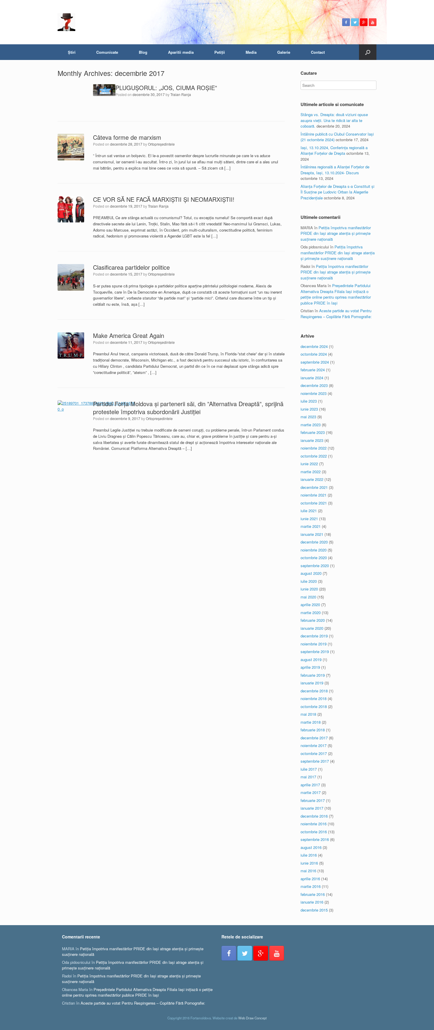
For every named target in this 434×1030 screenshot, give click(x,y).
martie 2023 (311, 424)
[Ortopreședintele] (66, 22)
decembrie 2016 (314, 816)
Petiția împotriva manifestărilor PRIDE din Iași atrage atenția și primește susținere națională (336, 233)
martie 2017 (311, 792)
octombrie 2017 (314, 753)
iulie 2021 (309, 510)
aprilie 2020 (310, 604)
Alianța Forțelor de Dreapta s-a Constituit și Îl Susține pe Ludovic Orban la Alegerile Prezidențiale (337, 192)
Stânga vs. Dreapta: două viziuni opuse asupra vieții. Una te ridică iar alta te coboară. (334, 120)
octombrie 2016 (314, 831)
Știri (72, 52)
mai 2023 (308, 416)
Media (251, 52)
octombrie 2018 (314, 706)
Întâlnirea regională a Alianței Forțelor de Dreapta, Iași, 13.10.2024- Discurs (335, 169)
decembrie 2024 (314, 346)
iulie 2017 (309, 769)
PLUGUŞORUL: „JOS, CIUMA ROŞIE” (166, 87)
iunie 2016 (309, 863)
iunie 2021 (309, 518)
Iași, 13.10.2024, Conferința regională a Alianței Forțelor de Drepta (334, 150)
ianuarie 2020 (312, 628)
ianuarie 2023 (312, 440)
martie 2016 (311, 886)
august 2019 (311, 659)
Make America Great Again (128, 335)
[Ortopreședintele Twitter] (355, 22)
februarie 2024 (313, 369)
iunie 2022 (309, 463)
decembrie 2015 (314, 910)
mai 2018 (308, 714)
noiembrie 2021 (314, 495)
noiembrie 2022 (314, 448)
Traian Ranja (180, 94)
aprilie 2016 (310, 878)
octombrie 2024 (314, 354)
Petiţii (219, 52)
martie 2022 (311, 471)
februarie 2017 (313, 800)
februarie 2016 (313, 894)
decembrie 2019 (314, 636)
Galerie (283, 52)
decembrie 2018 (314, 691)
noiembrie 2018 (314, 698)
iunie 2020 (309, 589)
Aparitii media (181, 52)
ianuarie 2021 (312, 534)
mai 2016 (308, 870)
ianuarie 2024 (312, 377)
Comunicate (107, 52)
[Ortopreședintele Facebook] (346, 22)
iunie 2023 (309, 409)
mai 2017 (308, 777)
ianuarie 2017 (312, 808)
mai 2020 (308, 597)
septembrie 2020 (315, 565)
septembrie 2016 (315, 839)
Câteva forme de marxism (127, 137)
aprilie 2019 (310, 667)
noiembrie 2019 (314, 644)
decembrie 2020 (314, 542)
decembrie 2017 (314, 738)
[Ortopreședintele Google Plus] (364, 22)
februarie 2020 (313, 620)
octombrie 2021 (314, 503)
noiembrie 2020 (314, 550)
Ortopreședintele (161, 144)
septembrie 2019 (315, 651)
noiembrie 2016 (314, 823)
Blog (143, 52)
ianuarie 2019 (312, 683)
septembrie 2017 (315, 761)
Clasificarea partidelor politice (131, 267)
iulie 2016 (309, 855)
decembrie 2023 (314, 385)
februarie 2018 (313, 730)
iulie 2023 (309, 401)
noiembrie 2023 (314, 393)
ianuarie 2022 (312, 479)
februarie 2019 (313, 675)
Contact (318, 52)
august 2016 (311, 847)
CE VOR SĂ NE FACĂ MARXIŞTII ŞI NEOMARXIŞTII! (163, 199)
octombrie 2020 (314, 557)
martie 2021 (311, 526)
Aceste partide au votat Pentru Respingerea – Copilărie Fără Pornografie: (336, 313)
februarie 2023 (313, 432)
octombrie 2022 (314, 456)
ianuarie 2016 (312, 902)
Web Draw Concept (252, 1018)
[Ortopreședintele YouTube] (372, 22)
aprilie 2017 (310, 784)
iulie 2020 (309, 581)
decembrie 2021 (314, 487)
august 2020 (311, 573)
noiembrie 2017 (314, 745)
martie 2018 (311, 722)
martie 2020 (311, 612)
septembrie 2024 (315, 362)
